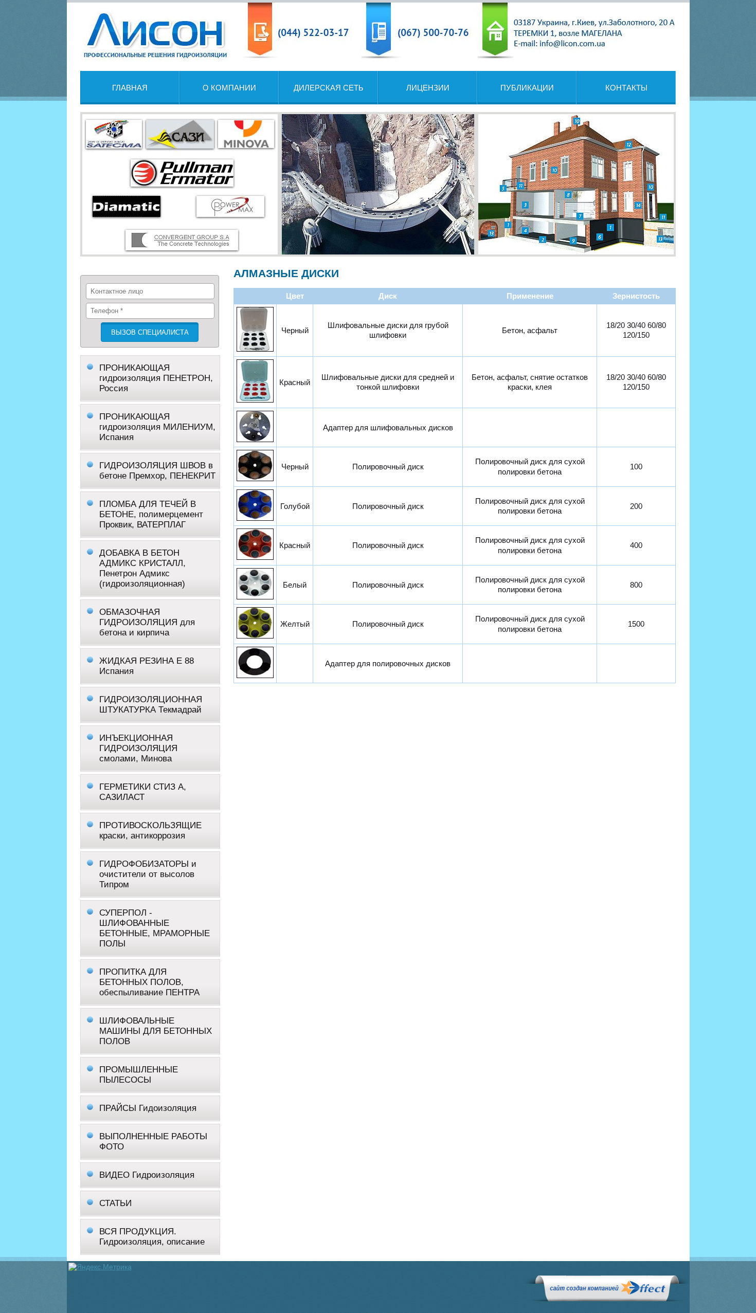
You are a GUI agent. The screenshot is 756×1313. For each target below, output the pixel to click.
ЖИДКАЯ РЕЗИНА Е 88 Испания (146, 666)
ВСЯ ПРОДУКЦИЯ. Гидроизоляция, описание (152, 1237)
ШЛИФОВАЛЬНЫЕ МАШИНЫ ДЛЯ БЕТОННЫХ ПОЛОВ (155, 1031)
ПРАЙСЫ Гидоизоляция (147, 1108)
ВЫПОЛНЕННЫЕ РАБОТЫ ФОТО (153, 1142)
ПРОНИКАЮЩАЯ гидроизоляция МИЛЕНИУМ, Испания (157, 427)
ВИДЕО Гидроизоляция (146, 1175)
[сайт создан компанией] (607, 1298)
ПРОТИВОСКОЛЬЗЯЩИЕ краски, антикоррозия (150, 830)
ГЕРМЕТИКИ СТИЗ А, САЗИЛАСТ (142, 792)
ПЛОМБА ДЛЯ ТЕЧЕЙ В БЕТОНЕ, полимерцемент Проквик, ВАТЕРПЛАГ (151, 514)
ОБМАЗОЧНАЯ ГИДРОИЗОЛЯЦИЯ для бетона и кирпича (147, 622)
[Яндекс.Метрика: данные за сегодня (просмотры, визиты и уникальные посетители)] (100, 1267)
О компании (229, 87)
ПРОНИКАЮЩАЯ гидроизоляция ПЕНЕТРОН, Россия (156, 378)
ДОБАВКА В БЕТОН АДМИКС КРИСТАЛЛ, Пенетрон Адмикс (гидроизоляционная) (142, 568)
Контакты (626, 87)
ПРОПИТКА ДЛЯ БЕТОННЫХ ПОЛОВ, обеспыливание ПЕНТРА (149, 982)
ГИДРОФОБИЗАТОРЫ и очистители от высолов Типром (147, 874)
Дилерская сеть (329, 87)
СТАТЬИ (115, 1203)
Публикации (527, 87)
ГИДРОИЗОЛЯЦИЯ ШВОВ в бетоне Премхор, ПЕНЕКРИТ (157, 471)
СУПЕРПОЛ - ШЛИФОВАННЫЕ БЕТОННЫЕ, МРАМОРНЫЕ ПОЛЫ (154, 928)
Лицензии (427, 87)
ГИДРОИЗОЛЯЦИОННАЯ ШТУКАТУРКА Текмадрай (150, 705)
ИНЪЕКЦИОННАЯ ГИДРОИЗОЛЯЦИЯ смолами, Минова (138, 748)
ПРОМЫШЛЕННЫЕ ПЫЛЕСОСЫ (138, 1075)
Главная (130, 87)
